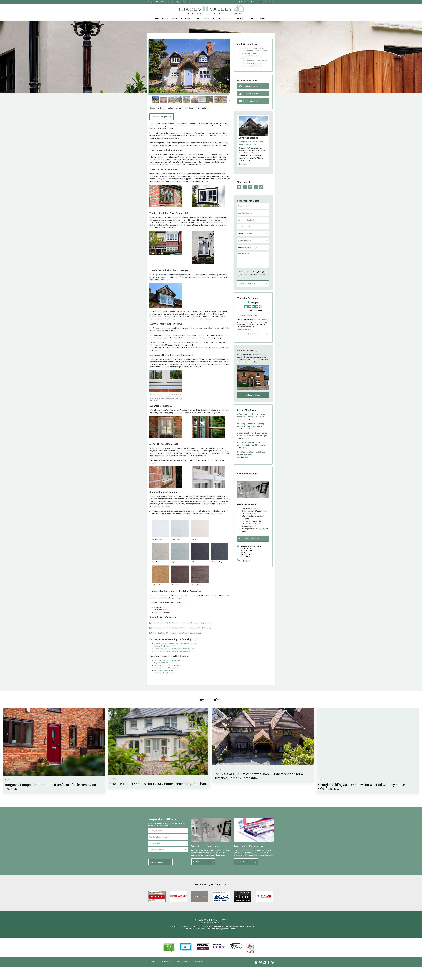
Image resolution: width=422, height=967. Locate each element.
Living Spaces (185, 18)
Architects (241, 18)
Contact (263, 18)
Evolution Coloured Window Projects (167, 665)
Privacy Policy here (167, 823)
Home (157, 18)
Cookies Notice (166, 961)
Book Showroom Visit (201, 862)
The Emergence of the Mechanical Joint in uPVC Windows (175, 643)
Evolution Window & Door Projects (167, 668)
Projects (206, 18)
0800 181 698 (245, 561)
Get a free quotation (250, 93)
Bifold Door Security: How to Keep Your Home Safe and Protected (251, 415)
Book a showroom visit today (250, 538)
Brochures (216, 18)
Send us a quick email (250, 101)
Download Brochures (244, 862)
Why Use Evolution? (161, 663)
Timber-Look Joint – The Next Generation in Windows (174, 648)
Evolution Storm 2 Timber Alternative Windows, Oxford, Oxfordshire (179, 633)
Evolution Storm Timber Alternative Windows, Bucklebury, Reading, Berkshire (182, 623)
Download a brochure (251, 86)
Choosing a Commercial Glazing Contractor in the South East (250, 424)
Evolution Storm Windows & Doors (167, 660)
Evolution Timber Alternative (253, 48)
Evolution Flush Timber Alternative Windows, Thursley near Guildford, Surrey (182, 628)
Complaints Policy (182, 961)
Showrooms (252, 18)
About (232, 18)
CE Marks (152, 961)
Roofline (196, 18)
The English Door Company (164, 673)
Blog (224, 18)
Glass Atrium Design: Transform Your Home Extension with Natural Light (252, 434)
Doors (174, 18)
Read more (243, 156)
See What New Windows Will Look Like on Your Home (251, 453)
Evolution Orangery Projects (164, 670)
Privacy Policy (258, 272)
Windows (165, 18)
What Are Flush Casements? (164, 646)
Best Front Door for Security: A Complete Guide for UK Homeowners (252, 443)
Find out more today (253, 395)
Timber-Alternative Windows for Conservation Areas (173, 651)
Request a (160, 116)
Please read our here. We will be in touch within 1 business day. (252, 274)
